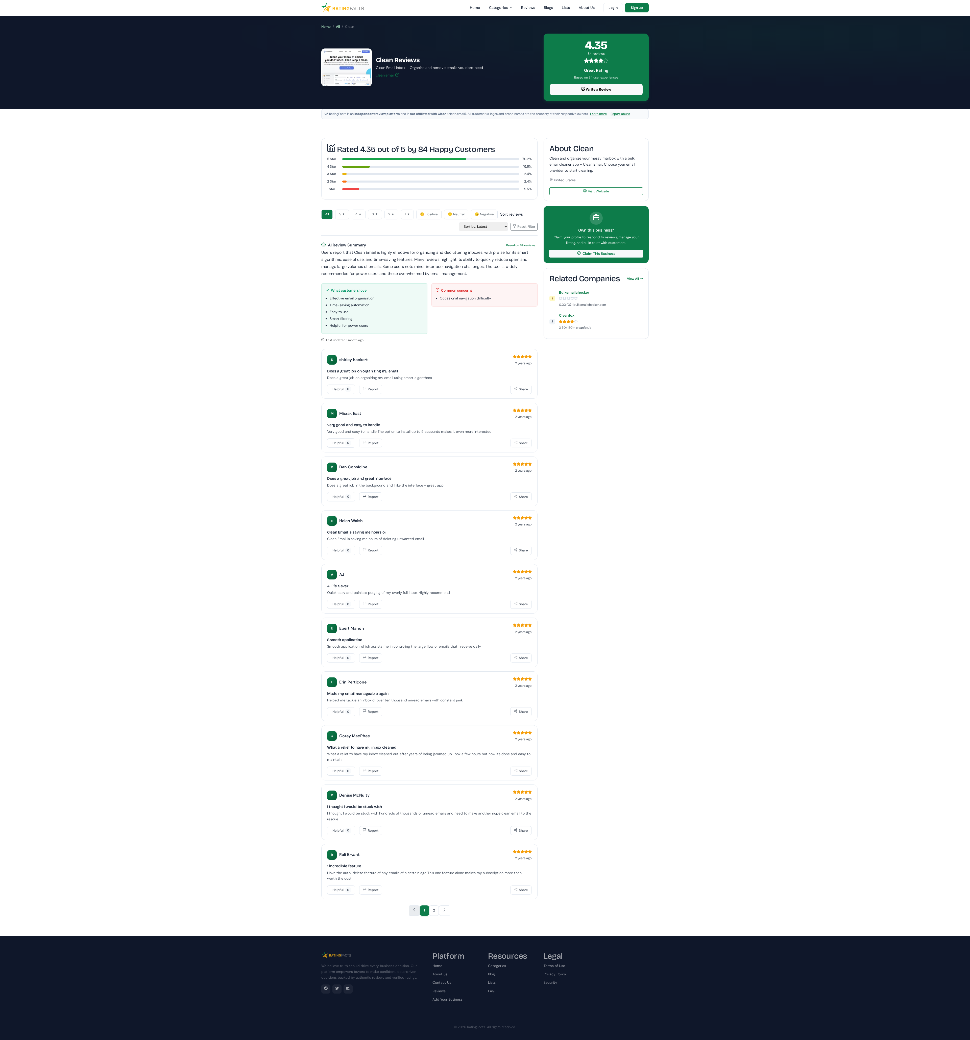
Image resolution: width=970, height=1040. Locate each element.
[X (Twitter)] (337, 989)
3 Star (331, 174)
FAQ (491, 991)
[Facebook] (325, 989)
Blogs (548, 7)
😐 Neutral (456, 214)
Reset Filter (525, 226)
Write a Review (598, 89)
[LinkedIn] (348, 989)
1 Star (331, 189)
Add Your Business (447, 999)
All (338, 26)
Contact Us (441, 982)
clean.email (385, 75)
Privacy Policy (555, 974)
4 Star (331, 166)
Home (475, 7)
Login (613, 7)
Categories (499, 7)
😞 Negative (484, 214)
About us (439, 974)
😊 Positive (429, 214)
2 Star (331, 181)
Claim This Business (598, 253)
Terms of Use (554, 965)
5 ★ (342, 214)
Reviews (528, 7)
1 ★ (407, 214)
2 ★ (391, 214)
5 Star (331, 159)
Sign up (637, 7)
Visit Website (598, 191)
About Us (587, 7)
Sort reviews (511, 214)
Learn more (598, 114)
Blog (491, 974)
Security (550, 982)
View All (633, 279)
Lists (566, 7)
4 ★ (358, 214)
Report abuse (620, 114)
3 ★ (375, 214)
